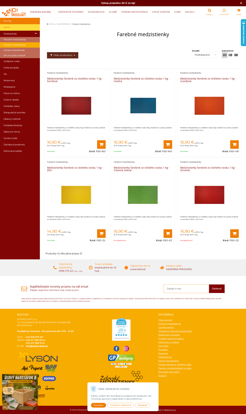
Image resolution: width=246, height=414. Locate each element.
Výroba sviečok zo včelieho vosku (174, 364)
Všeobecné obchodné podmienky (175, 331)
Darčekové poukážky (71, 12)
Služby (113, 12)
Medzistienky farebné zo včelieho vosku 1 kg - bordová (75, 80)
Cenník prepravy (166, 327)
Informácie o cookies (168, 342)
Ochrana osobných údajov (171, 338)
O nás (177, 12)
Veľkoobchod (96, 12)
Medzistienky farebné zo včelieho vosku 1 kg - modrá (142, 80)
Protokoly (163, 349)
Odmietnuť (142, 405)
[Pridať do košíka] (101, 144)
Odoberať (217, 288)
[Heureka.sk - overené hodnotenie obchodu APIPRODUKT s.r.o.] (121, 329)
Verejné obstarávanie (168, 361)
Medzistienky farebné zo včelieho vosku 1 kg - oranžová (208, 80)
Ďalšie (189, 12)
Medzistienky (63, 24)
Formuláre (163, 346)
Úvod (51, 24)
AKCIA (7, 27)
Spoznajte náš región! (169, 372)
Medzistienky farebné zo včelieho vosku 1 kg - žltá (75, 169)
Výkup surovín (161, 12)
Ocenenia (163, 353)
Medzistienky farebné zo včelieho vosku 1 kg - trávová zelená (142, 169)
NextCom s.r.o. (170, 410)
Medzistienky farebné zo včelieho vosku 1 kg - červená (208, 169)
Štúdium (162, 375)
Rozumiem (98, 405)
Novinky (8, 21)
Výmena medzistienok (134, 12)
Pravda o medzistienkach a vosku (174, 368)
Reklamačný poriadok (169, 335)
